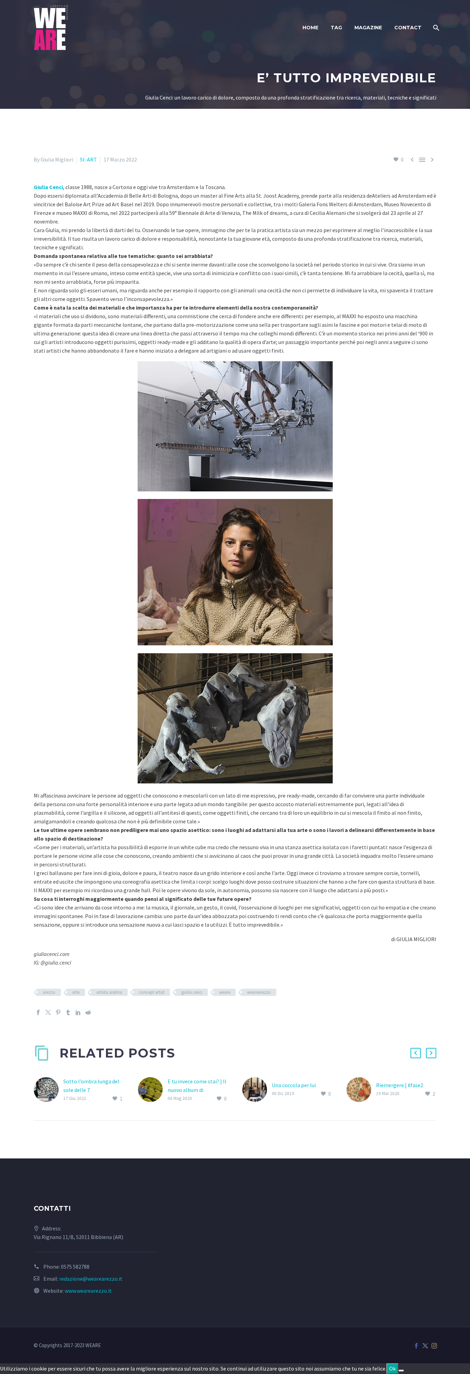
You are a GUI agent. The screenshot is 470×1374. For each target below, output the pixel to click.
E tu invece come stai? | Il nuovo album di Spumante (197, 1090)
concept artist (151, 992)
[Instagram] (434, 1346)
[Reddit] (88, 1012)
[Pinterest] (58, 1012)
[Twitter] (48, 1012)
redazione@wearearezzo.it (90, 1278)
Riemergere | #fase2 (399, 1085)
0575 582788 (75, 1266)
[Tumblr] (68, 1012)
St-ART (88, 159)
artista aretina (109, 992)
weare (224, 992)
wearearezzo (259, 992)
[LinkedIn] (78, 1012)
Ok (392, 1368)
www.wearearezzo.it (88, 1290)
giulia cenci (191, 992)
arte (75, 992)
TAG (336, 27)
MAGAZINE (368, 27)
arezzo (49, 992)
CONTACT (407, 27)
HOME (310, 27)
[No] (401, 1371)
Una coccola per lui (294, 1085)
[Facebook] (38, 1012)
